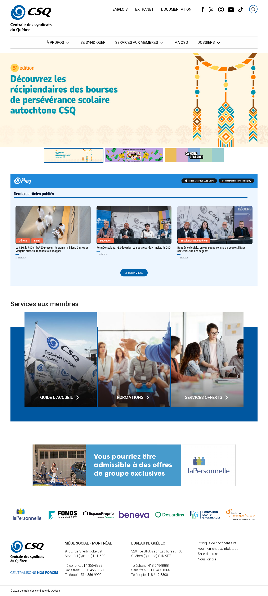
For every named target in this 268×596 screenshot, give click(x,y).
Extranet (144, 9)
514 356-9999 (91, 575)
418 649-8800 (157, 575)
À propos (56, 42)
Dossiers (207, 42)
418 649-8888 (158, 566)
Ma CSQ (181, 42)
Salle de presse (209, 554)
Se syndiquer (93, 42)
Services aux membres (137, 42)
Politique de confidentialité (217, 543)
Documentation (176, 9)
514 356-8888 (92, 566)
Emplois (120, 9)
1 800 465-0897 (92, 570)
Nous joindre (207, 559)
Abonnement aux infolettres (218, 549)
